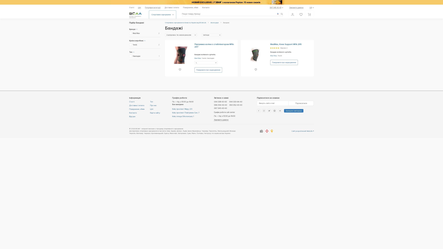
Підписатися (301, 103)
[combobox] (181, 35)
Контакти (205, 8)
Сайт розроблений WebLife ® (303, 131)
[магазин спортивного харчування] (137, 13)
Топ (151, 102)
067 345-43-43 (220, 108)
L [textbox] (196, 63)
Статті (131, 8)
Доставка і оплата (172, 8)
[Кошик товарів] (309, 14)
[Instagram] (264, 111)
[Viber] (274, 111)
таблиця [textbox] (206, 35)
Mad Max (198, 58)
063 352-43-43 (235, 105)
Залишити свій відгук (294, 111)
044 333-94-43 (235, 102)
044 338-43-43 (220, 102)
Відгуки (132, 116)
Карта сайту (155, 113)
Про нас (153, 105)
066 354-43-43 (220, 105)
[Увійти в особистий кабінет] (293, 14)
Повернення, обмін (190, 8)
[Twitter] (269, 111)
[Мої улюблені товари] (301, 14)
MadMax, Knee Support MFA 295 (286, 44)
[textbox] (181, 35)
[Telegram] (280, 111)
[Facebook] (258, 111)
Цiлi (139, 8)
